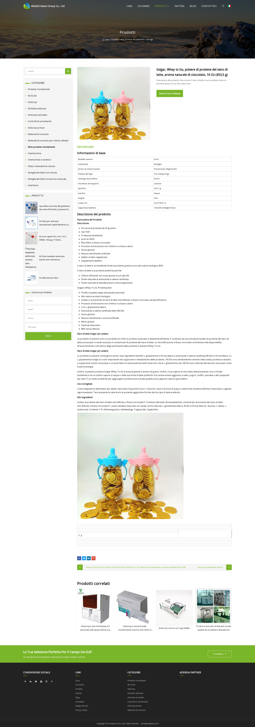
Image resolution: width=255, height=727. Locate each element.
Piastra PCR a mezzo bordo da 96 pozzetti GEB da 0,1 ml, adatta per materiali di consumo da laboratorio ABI (136, 567)
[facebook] (25, 682)
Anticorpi (32, 102)
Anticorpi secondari (37, 114)
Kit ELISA (32, 95)
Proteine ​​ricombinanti (39, 89)
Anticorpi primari (36, 127)
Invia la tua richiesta (169, 93)
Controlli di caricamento (40, 121)
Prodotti (161, 6)
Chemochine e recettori (39, 159)
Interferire (33, 185)
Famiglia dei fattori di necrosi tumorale (47, 178)
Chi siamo (144, 6)
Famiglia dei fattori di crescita (42, 172)
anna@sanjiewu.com (150, 723)
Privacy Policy (81, 710)
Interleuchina (34, 153)
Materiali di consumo (38, 134)
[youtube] (41, 682)
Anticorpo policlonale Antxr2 (210, 567)
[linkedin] (31, 682)
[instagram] (46, 682)
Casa (129, 6)
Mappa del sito (81, 706)
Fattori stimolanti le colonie (41, 166)
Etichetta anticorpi (37, 108)
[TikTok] (52, 682)
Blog (193, 6)
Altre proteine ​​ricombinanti (132, 39)
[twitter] (36, 682)
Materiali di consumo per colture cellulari (48, 140)
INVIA (48, 336)
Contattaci (208, 6)
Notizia (179, 6)
